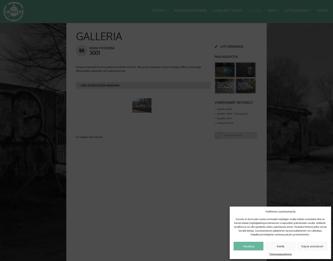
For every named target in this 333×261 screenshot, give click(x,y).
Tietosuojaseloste (280, 254)
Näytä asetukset (312, 246)
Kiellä (280, 246)
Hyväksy (248, 246)
